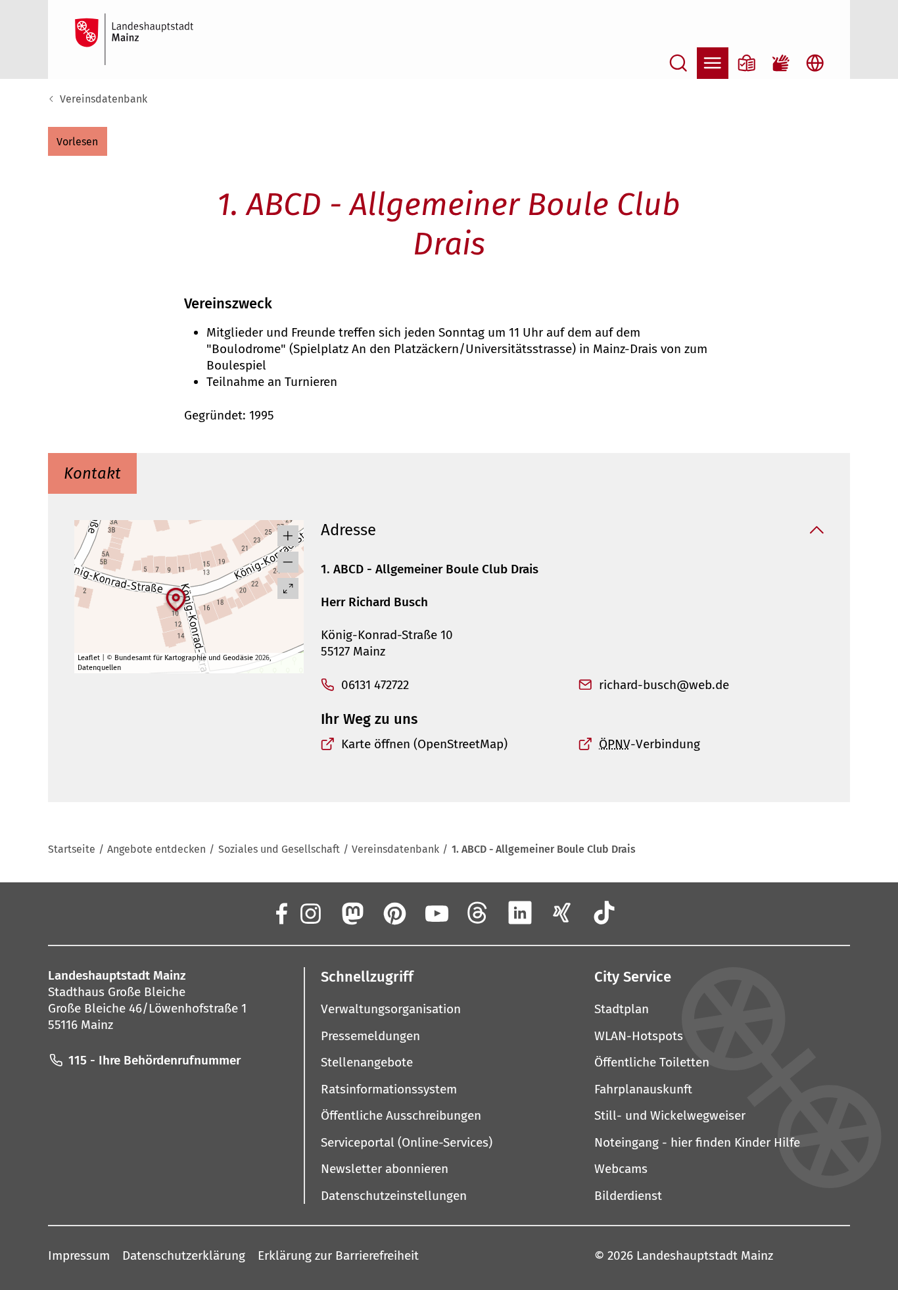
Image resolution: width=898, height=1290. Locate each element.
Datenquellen (99, 667)
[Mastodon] (351, 912)
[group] (189, 596)
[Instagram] (309, 912)
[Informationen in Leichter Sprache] (747, 63)
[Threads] (478, 912)
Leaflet (89, 658)
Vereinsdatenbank (103, 99)
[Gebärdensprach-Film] (781, 63)
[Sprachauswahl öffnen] (815, 63)
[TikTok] (604, 912)
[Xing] (562, 912)
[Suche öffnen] (678, 63)
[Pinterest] (394, 912)
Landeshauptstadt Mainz (704, 1255)
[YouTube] (436, 912)
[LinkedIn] (520, 912)
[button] (77, 141)
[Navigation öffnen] (712, 63)
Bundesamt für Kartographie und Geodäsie (183, 658)
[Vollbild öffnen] (288, 588)
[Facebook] (281, 912)
